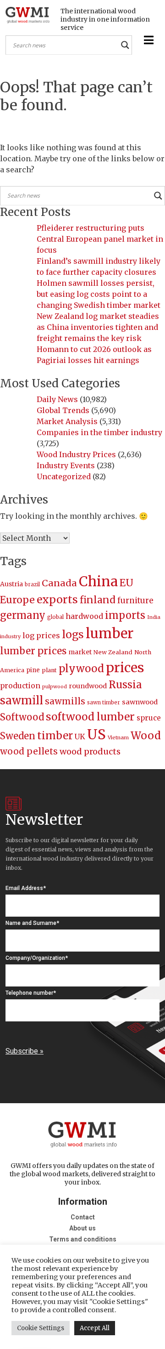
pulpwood (54, 687)
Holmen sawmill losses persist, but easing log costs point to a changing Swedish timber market (98, 294)
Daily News (57, 399)
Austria (11, 584)
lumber (109, 633)
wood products (90, 751)
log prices (41, 635)
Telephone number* (31, 993)
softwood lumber (90, 716)
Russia (125, 684)
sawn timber (103, 702)
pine (33, 670)
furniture (135, 601)
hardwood (84, 616)
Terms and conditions (82, 1239)
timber (55, 735)
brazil (32, 584)
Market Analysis (67, 421)
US (96, 734)
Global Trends (63, 410)
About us (82, 1228)
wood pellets (29, 751)
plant (49, 670)
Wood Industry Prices (76, 454)
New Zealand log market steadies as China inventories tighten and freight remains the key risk (98, 327)
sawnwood (140, 702)
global (55, 617)
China (98, 581)
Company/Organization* (37, 958)
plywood (81, 668)
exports (57, 599)
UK (80, 736)
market (80, 652)
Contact (83, 1217)
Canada (59, 583)
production (20, 685)
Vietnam (118, 737)
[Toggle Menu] (147, 40)
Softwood (22, 717)
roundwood (88, 686)
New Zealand (113, 652)
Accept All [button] (95, 1328)
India (153, 617)
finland (98, 600)
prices (125, 667)
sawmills (65, 701)
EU (126, 583)
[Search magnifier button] (125, 45)
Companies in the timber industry (99, 432)
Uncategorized (64, 476)
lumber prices (33, 651)
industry (10, 637)
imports (125, 615)
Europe (17, 600)
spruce (149, 718)
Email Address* (26, 888)
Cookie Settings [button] (40, 1328)
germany (22, 615)
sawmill (21, 700)
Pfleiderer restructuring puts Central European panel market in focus (100, 239)
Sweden (17, 736)
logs (73, 634)
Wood (146, 735)
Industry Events (66, 465)
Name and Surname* (32, 923)
